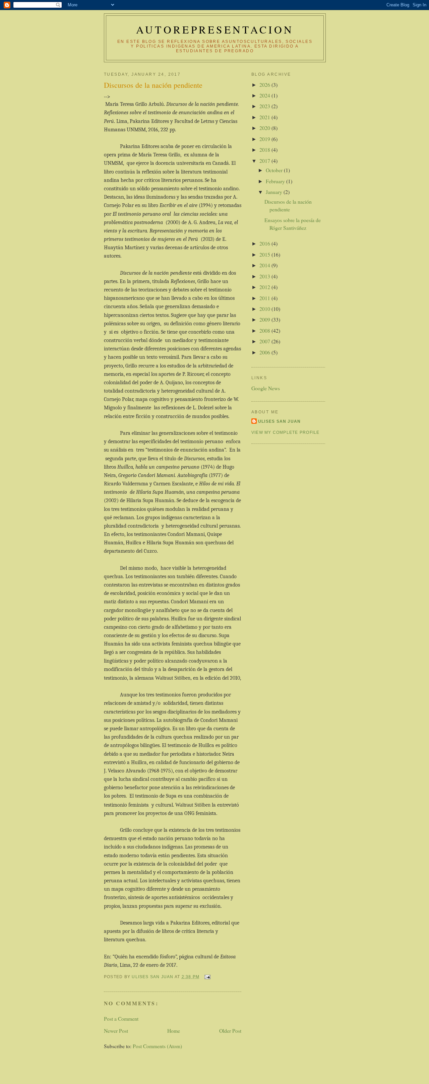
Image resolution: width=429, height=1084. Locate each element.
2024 (265, 95)
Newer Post (116, 1030)
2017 (265, 160)
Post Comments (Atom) (157, 1045)
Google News (265, 388)
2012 (265, 286)
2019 (265, 138)
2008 (265, 330)
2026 (265, 84)
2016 (265, 243)
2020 (265, 127)
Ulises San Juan (279, 421)
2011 (265, 297)
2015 (265, 254)
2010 (265, 308)
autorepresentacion (215, 29)
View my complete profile (285, 432)
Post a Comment (121, 1018)
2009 (265, 319)
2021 (265, 117)
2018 (265, 149)
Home (173, 1030)
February (276, 181)
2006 (265, 352)
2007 (265, 341)
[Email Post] (207, 976)
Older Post (230, 1030)
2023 (265, 106)
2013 (265, 276)
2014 (265, 265)
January (275, 191)
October (275, 170)
